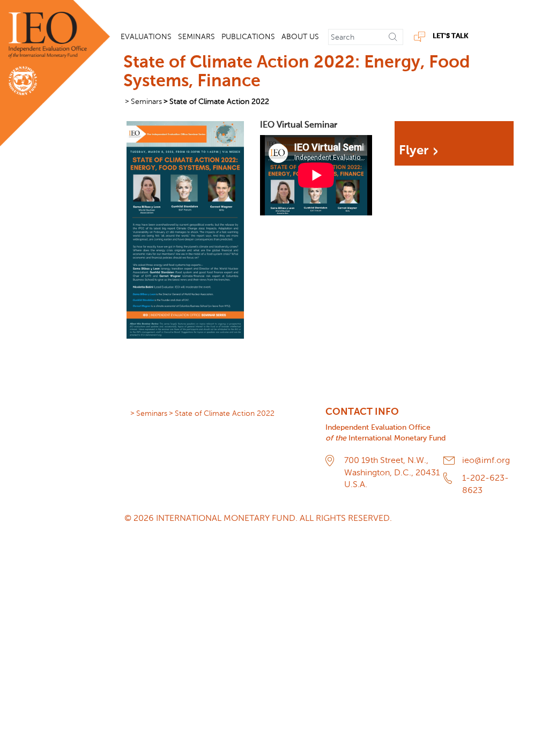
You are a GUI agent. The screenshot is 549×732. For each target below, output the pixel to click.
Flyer (413, 150)
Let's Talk (450, 36)
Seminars (196, 36)
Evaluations (146, 36)
